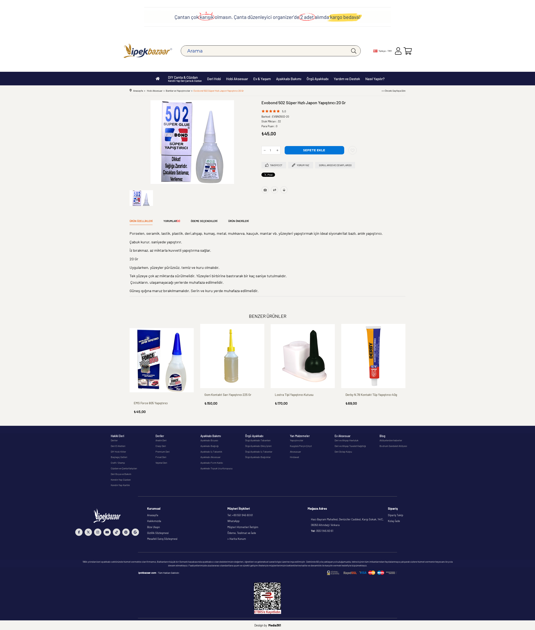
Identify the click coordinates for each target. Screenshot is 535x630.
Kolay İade (394, 521)
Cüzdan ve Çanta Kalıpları (124, 468)
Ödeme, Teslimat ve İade (241, 533)
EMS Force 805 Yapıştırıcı (151, 403)
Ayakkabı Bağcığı (209, 445)
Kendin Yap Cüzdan (121, 479)
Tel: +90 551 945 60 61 (240, 515)
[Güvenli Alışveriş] (362, 572)
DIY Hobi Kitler (118, 451)
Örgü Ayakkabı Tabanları (258, 440)
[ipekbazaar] (148, 51)
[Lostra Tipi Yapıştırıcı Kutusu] (303, 356)
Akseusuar (295, 451)
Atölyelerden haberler (391, 440)
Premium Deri (162, 451)
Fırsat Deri (160, 456)
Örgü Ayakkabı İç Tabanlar (258, 451)
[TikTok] (116, 532)
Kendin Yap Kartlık (120, 485)
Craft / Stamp (118, 462)
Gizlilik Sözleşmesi (158, 533)
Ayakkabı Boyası (209, 440)
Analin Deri (161, 440)
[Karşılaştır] (274, 190)
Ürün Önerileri (238, 221)
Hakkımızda (154, 521)
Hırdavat (294, 456)
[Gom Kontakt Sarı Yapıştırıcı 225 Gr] (232, 356)
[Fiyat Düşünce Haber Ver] (284, 190)
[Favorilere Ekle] (352, 150)
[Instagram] (97, 532)
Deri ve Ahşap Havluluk (346, 440)
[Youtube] (107, 532)
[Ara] (353, 51)
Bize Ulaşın (153, 527)
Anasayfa (152, 515)
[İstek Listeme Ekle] (265, 190)
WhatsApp (233, 521)
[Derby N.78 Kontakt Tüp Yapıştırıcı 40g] (373, 356)
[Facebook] (79, 532)
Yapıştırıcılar (296, 440)
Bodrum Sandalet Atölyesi (393, 445)
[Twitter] (88, 532)
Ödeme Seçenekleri (204, 221)
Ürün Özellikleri (141, 221)
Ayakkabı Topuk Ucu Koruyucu (216, 468)
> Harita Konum (236, 538)
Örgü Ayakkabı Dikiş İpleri (258, 445)
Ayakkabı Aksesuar (210, 456)
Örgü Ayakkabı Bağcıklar (258, 456)
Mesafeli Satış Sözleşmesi (162, 538)
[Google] (135, 532)
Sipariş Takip (395, 515)
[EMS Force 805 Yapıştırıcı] (162, 360)
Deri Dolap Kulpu (343, 451)
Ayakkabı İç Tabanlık (211, 451)
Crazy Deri (160, 445)
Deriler (114, 440)
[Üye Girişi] (398, 51)
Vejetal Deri (161, 462)
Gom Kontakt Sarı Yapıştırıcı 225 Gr (227, 394)
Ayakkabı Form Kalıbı (211, 462)
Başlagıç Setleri (119, 456)
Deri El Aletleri (118, 445)
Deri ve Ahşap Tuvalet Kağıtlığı (350, 445)
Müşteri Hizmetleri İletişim (242, 527)
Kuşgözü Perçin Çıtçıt (301, 445)
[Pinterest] (126, 532)
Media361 (274, 625)
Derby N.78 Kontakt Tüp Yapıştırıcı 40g (371, 394)
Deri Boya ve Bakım (121, 473)
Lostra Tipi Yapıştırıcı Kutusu (294, 394)
